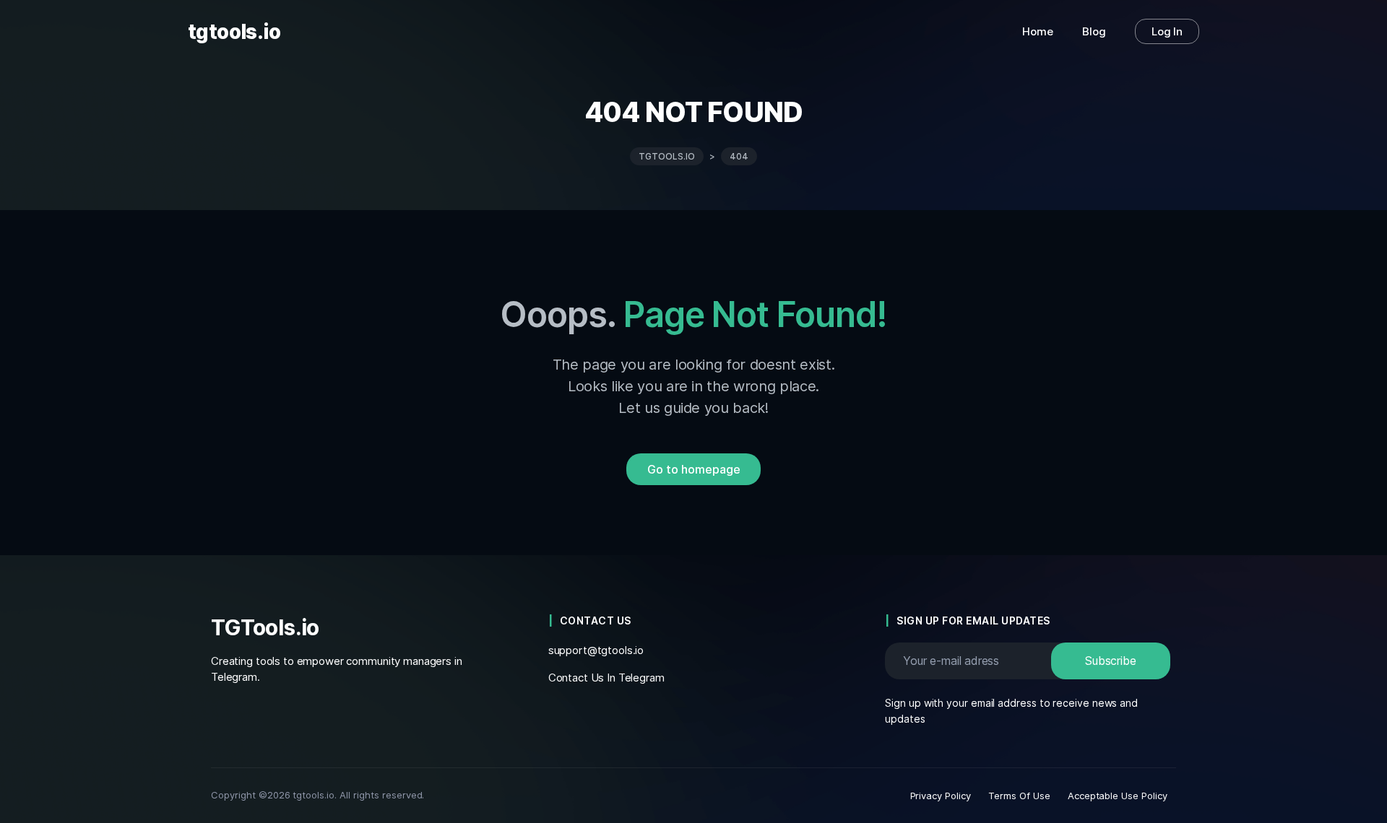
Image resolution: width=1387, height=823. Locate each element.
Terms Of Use (1019, 795)
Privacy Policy (941, 795)
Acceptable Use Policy (1117, 795)
